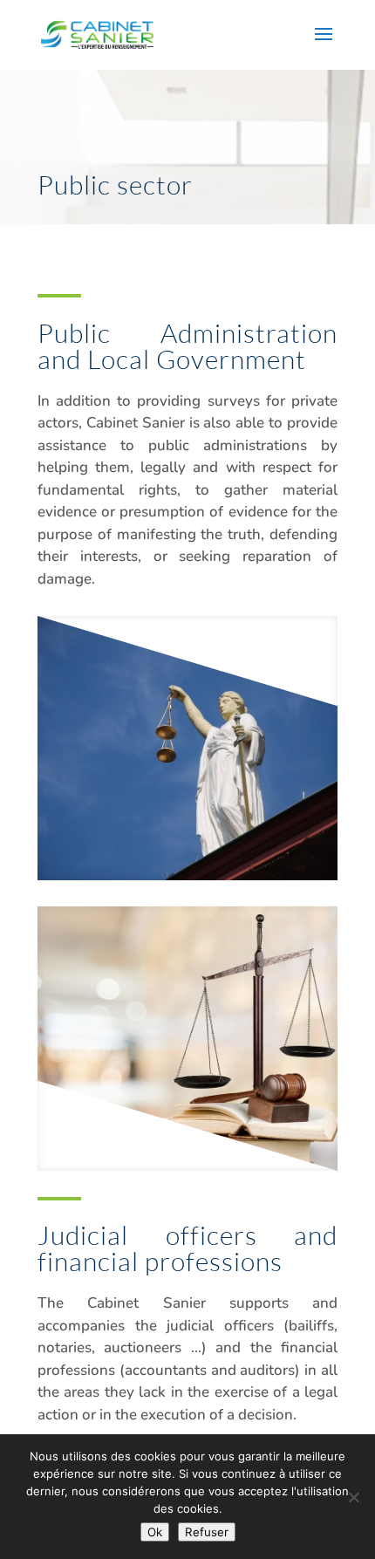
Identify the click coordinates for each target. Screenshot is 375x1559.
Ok (154, 1532)
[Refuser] (353, 1497)
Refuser (206, 1532)
